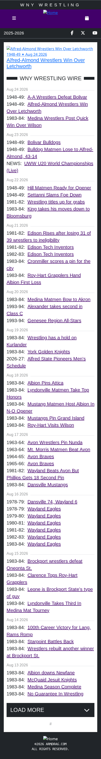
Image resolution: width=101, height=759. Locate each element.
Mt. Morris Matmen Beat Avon (58, 449)
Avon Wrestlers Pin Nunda (54, 442)
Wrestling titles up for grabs (56, 201)
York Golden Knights (48, 351)
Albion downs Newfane (51, 672)
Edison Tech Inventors (50, 247)
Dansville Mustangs (47, 484)
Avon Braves (40, 456)
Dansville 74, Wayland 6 (52, 501)
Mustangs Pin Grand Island (55, 418)
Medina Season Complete (54, 686)
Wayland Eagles (44, 508)
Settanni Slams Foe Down (54, 194)
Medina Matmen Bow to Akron (58, 299)
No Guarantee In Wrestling (55, 693)
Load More (27, 710)
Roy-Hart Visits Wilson (50, 425)
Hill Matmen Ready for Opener (59, 187)
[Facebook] (72, 33)
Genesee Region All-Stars (54, 320)
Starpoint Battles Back (50, 641)
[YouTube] (95, 33)
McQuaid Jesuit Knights (52, 679)
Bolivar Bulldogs (44, 142)
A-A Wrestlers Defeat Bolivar (57, 97)
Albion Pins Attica (45, 382)
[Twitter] (83, 33)
